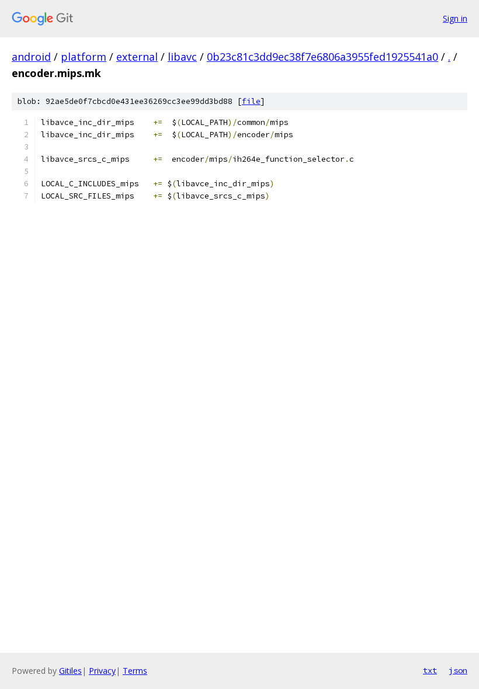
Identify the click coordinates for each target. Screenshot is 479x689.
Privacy (102, 670)
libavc (182, 57)
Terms (135, 670)
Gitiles (70, 670)
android (31, 57)
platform (83, 57)
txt (430, 670)
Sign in (455, 18)
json (458, 670)
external (137, 57)
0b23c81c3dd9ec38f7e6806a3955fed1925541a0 (322, 57)
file (251, 101)
